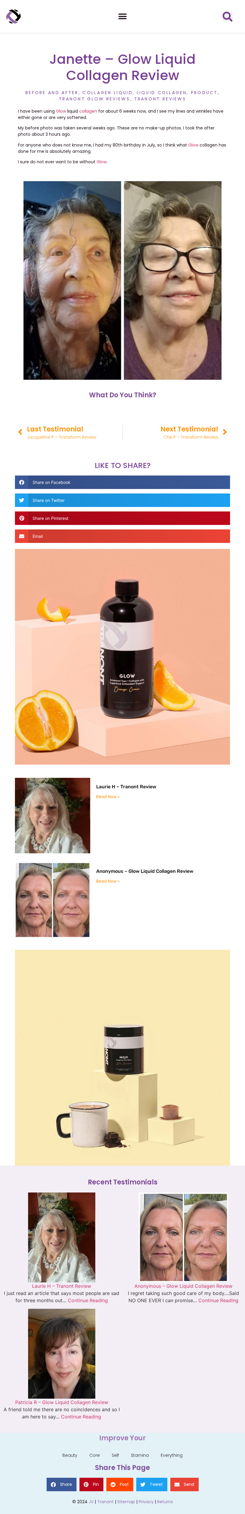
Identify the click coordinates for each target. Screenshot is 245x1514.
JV (91, 1502)
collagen (88, 111)
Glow (61, 111)
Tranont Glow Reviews (94, 99)
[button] (122, 16)
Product (204, 93)
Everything (172, 1455)
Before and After (52, 93)
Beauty (69, 1455)
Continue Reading (88, 1300)
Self (115, 1455)
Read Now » (108, 797)
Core (94, 1455)
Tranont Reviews (160, 99)
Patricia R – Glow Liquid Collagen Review (61, 1402)
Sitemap (126, 1502)
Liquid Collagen (162, 93)
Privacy (146, 1502)
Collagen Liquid (107, 93)
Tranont (105, 1502)
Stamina (140, 1455)
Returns (165, 1502)
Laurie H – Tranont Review (126, 787)
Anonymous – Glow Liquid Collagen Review (144, 871)
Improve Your (122, 1438)
